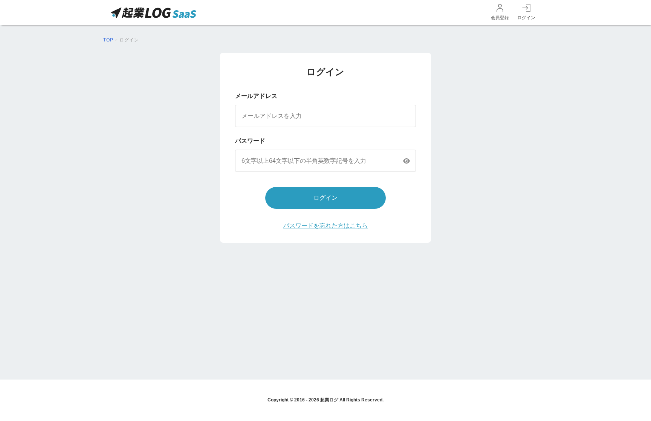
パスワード (250, 141)
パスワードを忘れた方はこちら (325, 225)
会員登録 (500, 17)
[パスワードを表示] (406, 161)
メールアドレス (256, 96)
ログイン (526, 17)
